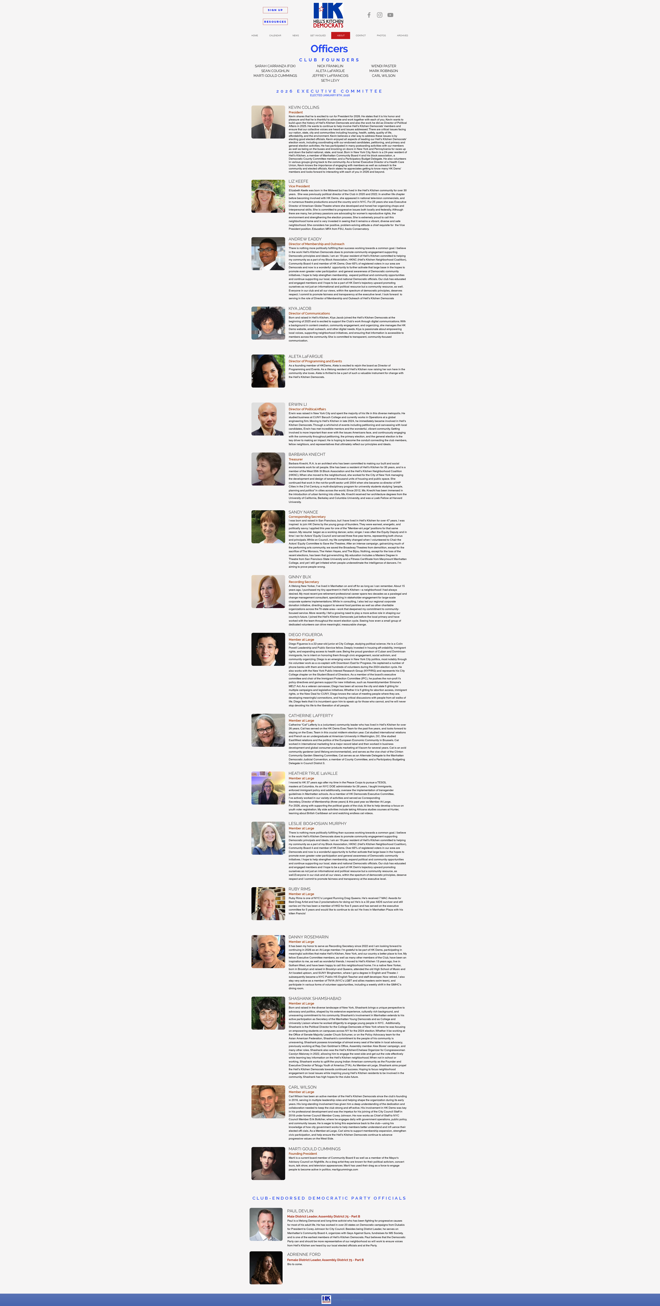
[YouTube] (390, 15)
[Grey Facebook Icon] (369, 15)
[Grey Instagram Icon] (379, 15)
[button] (381, 35)
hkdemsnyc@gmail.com (352, 1299)
